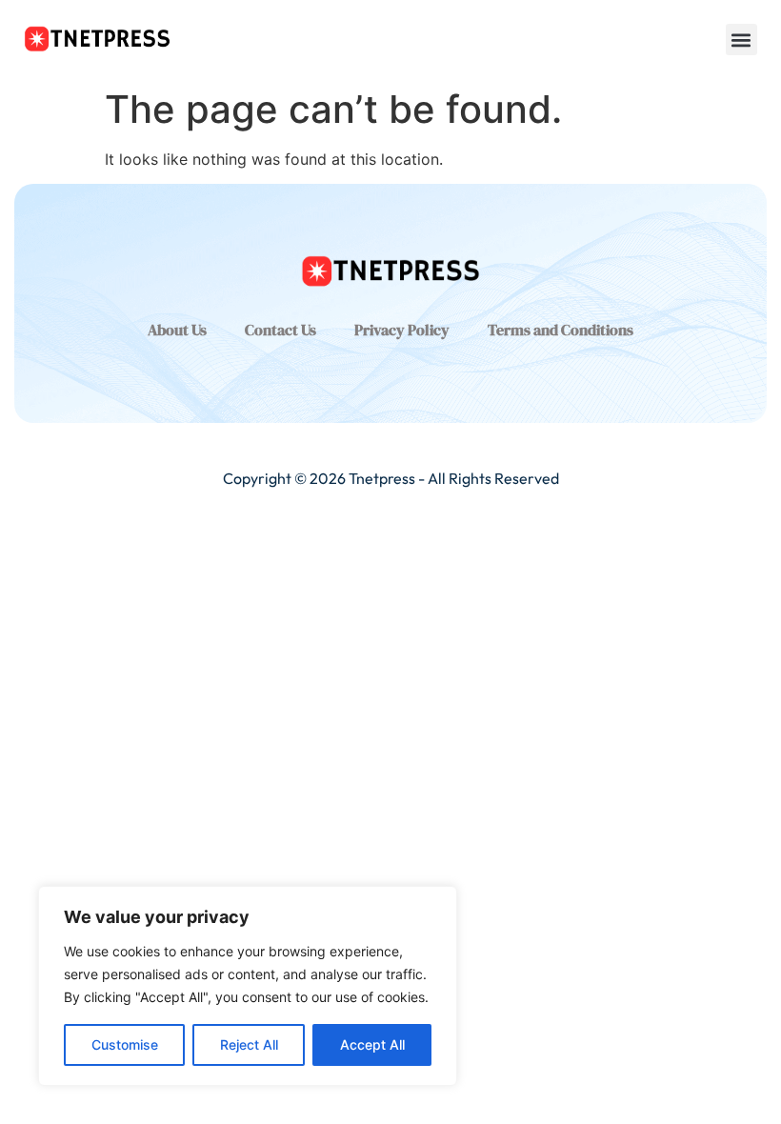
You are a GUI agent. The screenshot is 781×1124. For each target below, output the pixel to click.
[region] (247, 986)
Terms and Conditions (560, 329)
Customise (124, 1044)
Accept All (372, 1044)
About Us (177, 329)
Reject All (249, 1044)
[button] (741, 39)
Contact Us (280, 329)
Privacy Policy (402, 329)
